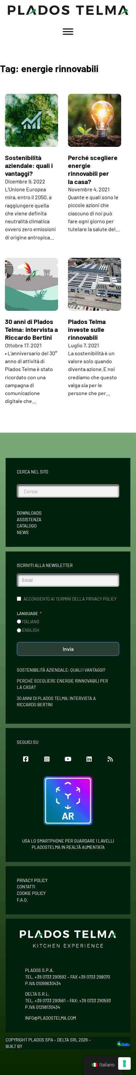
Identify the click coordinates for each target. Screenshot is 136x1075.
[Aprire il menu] (68, 31)
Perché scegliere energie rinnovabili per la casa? (93, 169)
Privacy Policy (32, 880)
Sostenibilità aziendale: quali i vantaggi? (29, 165)
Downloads (29, 513)
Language (27, 613)
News (23, 532)
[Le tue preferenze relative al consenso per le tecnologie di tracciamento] (124, 1063)
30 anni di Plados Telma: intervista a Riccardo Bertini (31, 329)
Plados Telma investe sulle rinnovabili (87, 329)
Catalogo (27, 525)
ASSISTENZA (29, 519)
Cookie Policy (31, 893)
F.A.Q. (22, 899)
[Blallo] (123, 1043)
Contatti (26, 886)
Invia (68, 649)
